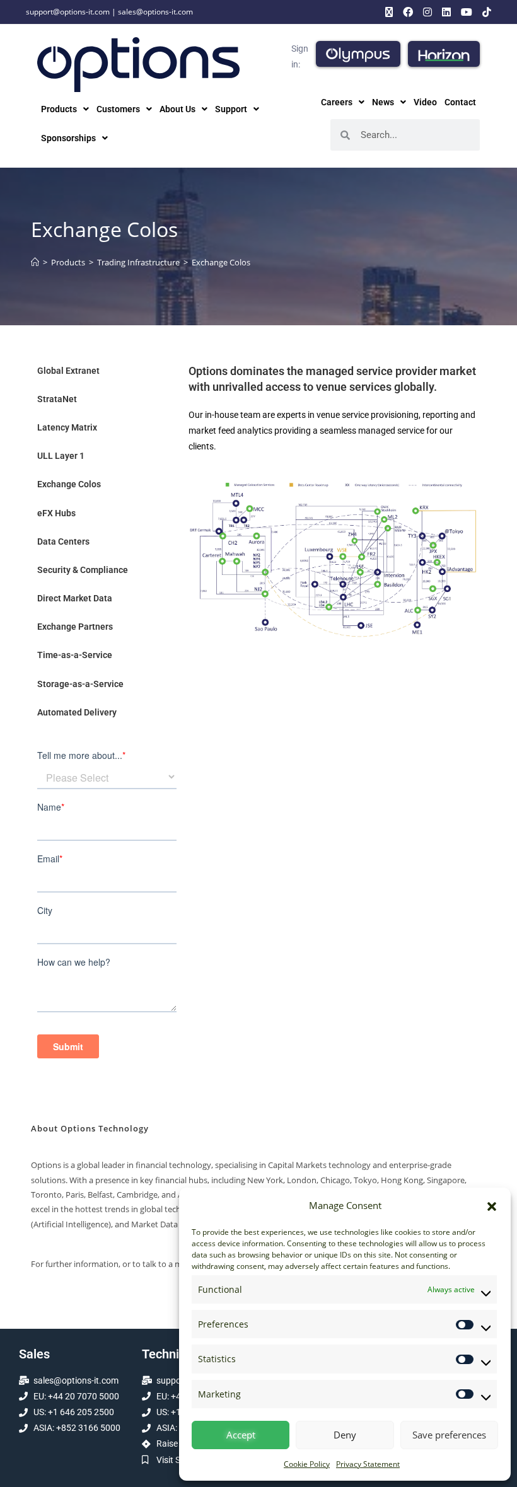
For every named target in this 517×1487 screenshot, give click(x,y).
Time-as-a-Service (74, 655)
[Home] (35, 262)
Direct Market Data (74, 598)
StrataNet (57, 399)
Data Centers (63, 541)
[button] (491, 1206)
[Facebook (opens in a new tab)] (408, 12)
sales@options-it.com (155, 11)
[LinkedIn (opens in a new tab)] (446, 12)
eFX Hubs (56, 513)
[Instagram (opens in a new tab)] (427, 12)
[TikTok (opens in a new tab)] (484, 12)
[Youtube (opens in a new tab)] (466, 12)
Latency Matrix (67, 427)
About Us (177, 109)
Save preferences (449, 1434)
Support (231, 109)
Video (425, 102)
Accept (240, 1434)
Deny (345, 1434)
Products (59, 109)
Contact (460, 102)
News (383, 102)
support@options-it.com (68, 11)
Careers (336, 102)
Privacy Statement (368, 1464)
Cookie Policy (307, 1464)
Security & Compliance (82, 570)
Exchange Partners (75, 627)
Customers (118, 109)
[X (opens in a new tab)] (389, 12)
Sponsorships (68, 138)
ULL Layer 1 (60, 456)
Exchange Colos (221, 262)
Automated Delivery (77, 712)
